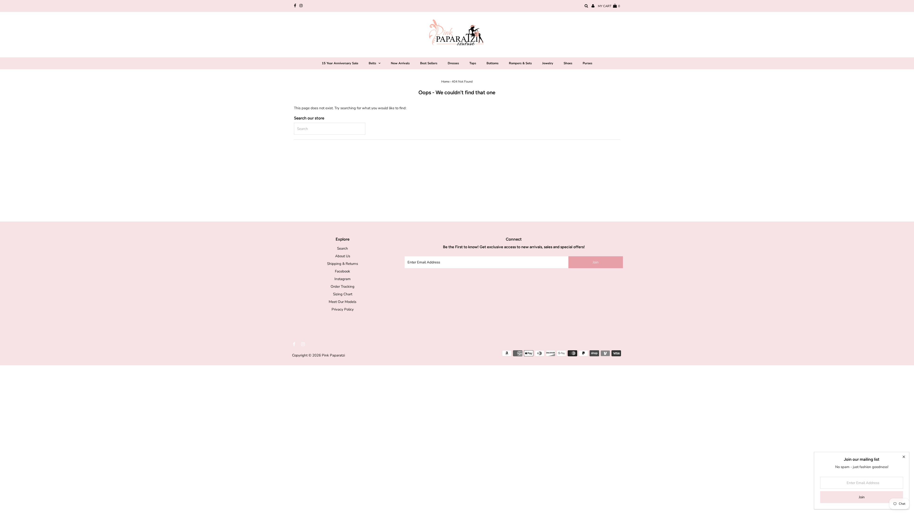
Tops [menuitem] (472, 63)
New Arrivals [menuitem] (400, 63)
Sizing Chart (342, 294)
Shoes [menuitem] (568, 63)
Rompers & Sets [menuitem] (520, 63)
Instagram (342, 279)
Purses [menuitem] (587, 63)
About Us (342, 256)
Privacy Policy (343, 309)
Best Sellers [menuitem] (428, 63)
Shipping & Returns (342, 263)
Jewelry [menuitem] (547, 63)
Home (445, 81)
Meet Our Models (342, 301)
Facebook (342, 271)
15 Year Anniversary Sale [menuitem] (340, 63)
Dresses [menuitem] (453, 63)
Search (342, 248)
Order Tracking (342, 286)
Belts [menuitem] (372, 63)
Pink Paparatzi (333, 355)
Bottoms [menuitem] (492, 63)
